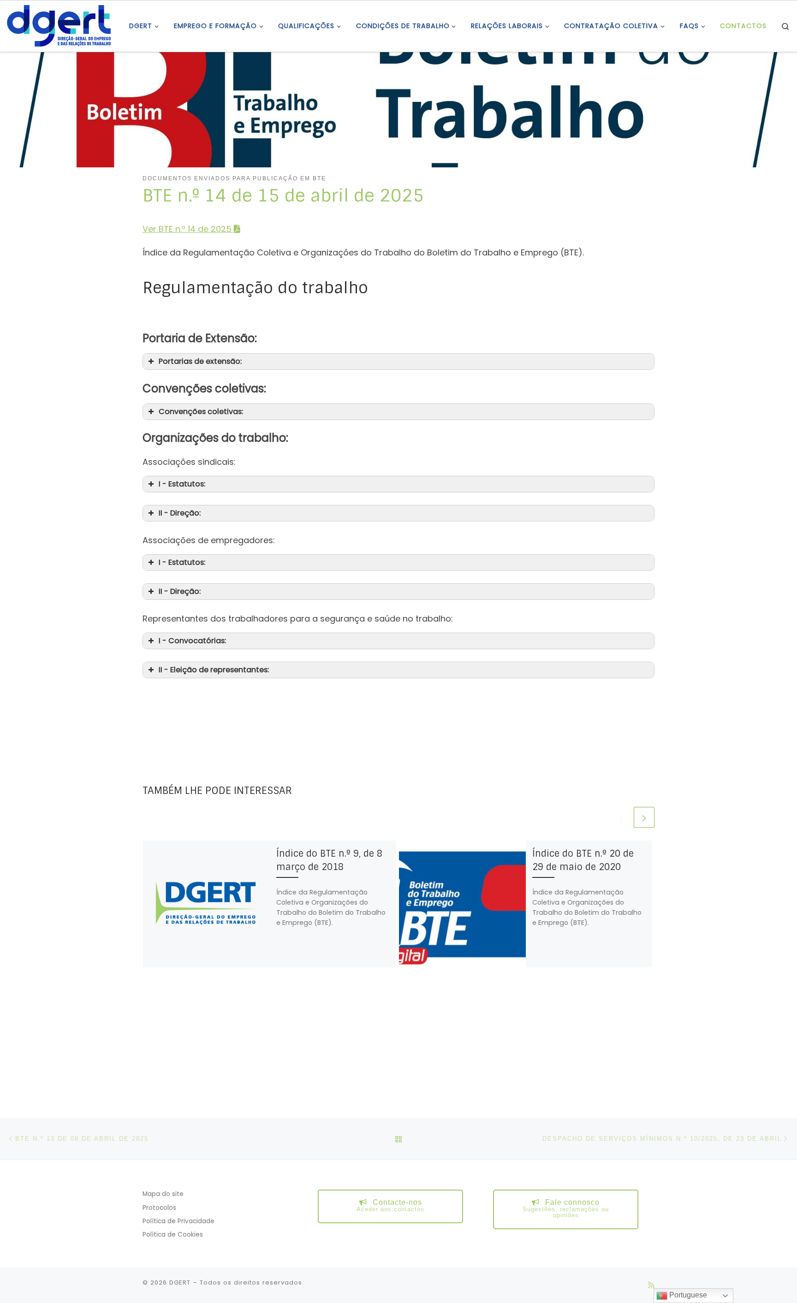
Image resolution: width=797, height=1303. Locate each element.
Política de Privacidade (178, 1221)
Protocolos (159, 1207)
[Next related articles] (644, 817)
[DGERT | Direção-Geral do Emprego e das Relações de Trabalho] (59, 25)
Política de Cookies (173, 1234)
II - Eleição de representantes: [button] (214, 669)
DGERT (179, 1282)
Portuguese (687, 1295)
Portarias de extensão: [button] (200, 361)
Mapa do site (163, 1194)
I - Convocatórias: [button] (192, 640)
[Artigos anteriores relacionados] (621, 817)
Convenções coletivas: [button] (201, 411)
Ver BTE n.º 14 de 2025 (187, 229)
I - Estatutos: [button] (182, 484)
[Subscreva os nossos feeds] (651, 1285)
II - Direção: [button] (180, 513)
